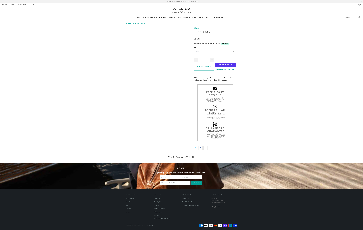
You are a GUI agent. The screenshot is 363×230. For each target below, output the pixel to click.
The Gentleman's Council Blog (190, 205)
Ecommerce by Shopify (148, 225)
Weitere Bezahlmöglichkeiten (225, 69)
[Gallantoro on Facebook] (212, 207)
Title (195, 47)
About (223, 17)
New (138, 17)
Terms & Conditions (159, 208)
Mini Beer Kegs (130, 198)
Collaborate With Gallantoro (162, 219)
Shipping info (21, 4)
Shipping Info (158, 202)
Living (180, 17)
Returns (12, 4)
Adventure (172, 17)
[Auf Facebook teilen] (201, 148)
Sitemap (156, 215)
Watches (128, 212)
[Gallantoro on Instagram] (215, 207)
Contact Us (157, 198)
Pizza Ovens (129, 202)
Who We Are (185, 198)
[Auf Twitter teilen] (196, 148)
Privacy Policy (158, 212)
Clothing (145, 17)
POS (138, 225)
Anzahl (196, 56)
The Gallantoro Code (188, 202)
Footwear (153, 17)
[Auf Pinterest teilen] (205, 148)
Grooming (187, 17)
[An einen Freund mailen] (210, 148)
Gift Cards (32, 4)
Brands (208, 17)
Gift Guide (216, 17)
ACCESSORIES (163, 17)
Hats (127, 205)
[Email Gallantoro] (218, 207)
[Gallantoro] (181, 10)
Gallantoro (197, 28)
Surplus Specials (198, 17)
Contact (4, 4)
